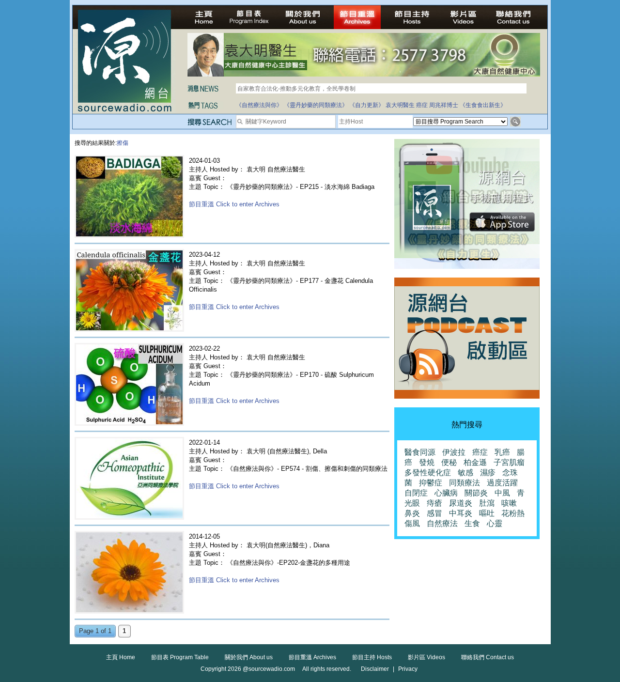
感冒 (434, 513)
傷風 (412, 523)
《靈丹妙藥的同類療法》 (316, 105)
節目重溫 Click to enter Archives (234, 204)
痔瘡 (434, 503)
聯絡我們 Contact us (487, 657)
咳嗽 (509, 503)
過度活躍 (502, 483)
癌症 (422, 105)
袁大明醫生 (400, 105)
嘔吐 (487, 513)
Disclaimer (375, 669)
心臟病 (446, 493)
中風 (502, 493)
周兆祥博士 (443, 105)
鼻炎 (412, 513)
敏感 (465, 472)
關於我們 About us (249, 657)
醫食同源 (419, 452)
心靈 (494, 523)
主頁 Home (120, 657)
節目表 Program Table (180, 657)
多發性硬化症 (427, 472)
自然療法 (442, 523)
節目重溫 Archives (312, 657)
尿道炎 (460, 503)
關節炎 (476, 493)
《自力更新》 (366, 105)
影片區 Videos (426, 657)
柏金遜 (475, 462)
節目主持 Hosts (372, 657)
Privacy (408, 669)
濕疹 (488, 472)
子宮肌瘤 (509, 462)
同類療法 (464, 483)
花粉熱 (513, 513)
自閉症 (416, 493)
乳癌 (502, 452)
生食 (472, 523)
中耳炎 (460, 513)
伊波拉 (453, 452)
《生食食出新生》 (483, 105)
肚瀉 (487, 503)
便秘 (449, 462)
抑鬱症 (430, 483)
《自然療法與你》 (259, 105)
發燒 (426, 462)
